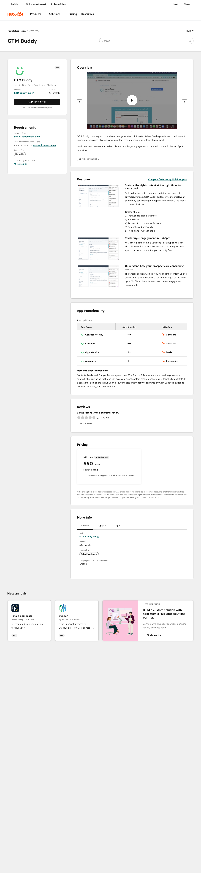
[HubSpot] (15, 14)
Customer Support (37, 4)
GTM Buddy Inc (22, 93)
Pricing (73, 14)
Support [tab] (102, 525)
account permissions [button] (44, 145)
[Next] (184, 101)
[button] (189, 31)
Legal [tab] (117, 525)
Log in (176, 4)
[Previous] (79, 101)
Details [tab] (85, 525)
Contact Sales (60, 4)
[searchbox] (146, 41)
